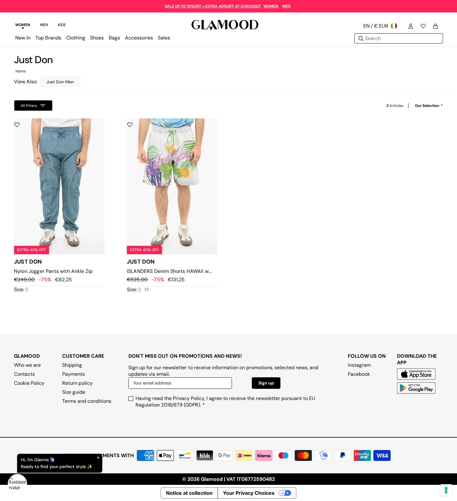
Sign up (266, 383)
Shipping (72, 365)
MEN (286, 6)
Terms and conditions (86, 401)
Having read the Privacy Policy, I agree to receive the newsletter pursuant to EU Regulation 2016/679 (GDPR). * (225, 401)
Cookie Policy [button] (29, 383)
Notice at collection (189, 493)
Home (21, 71)
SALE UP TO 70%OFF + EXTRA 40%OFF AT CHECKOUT (213, 6)
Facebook (359, 374)
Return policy (77, 383)
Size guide (73, 392)
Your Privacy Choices (249, 493)
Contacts (24, 374)
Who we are (27, 365)
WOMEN (271, 6)
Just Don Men (60, 82)
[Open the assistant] (17, 483)
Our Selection (427, 105)
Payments (73, 374)
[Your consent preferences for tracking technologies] (446, 490)
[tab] (22, 26)
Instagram (359, 365)
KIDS (62, 24)
